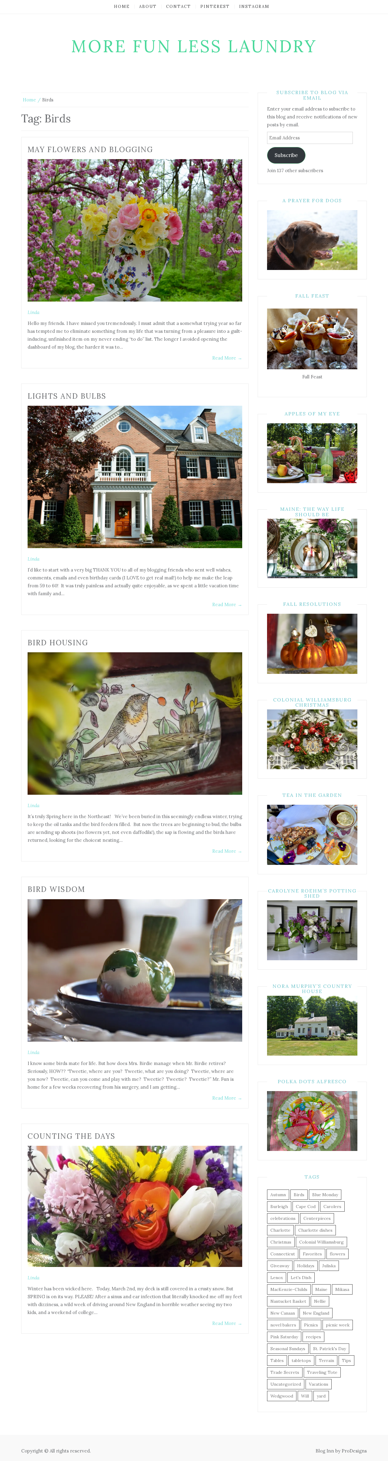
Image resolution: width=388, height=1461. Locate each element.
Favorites (312, 1254)
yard (321, 1396)
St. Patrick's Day (329, 1348)
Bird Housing (58, 642)
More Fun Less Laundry (194, 46)
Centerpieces (317, 1218)
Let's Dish (301, 1277)
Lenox (276, 1277)
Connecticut (282, 1254)
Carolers (332, 1206)
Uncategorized (285, 1384)
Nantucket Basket (288, 1301)
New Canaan (282, 1313)
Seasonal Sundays (287, 1348)
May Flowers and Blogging (90, 149)
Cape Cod (306, 1206)
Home (122, 7)
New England (316, 1313)
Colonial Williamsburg (321, 1242)
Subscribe (286, 155)
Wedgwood (281, 1396)
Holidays (305, 1265)
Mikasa (342, 1289)
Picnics (311, 1325)
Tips (346, 1360)
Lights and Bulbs (67, 396)
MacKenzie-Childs (288, 1289)
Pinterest (215, 7)
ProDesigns (354, 1451)
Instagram (254, 7)
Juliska (329, 1265)
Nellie (320, 1301)
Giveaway (279, 1265)
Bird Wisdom (56, 889)
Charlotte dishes (315, 1230)
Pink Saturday (284, 1337)
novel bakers (283, 1325)
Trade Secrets (284, 1372)
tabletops (301, 1360)
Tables (277, 1360)
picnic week (338, 1325)
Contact (178, 7)
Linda (33, 312)
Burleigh (279, 1206)
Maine (321, 1289)
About (148, 7)
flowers (337, 1254)
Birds (299, 1194)
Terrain (326, 1360)
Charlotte (280, 1230)
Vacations (318, 1384)
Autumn (278, 1194)
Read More (227, 358)
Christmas (280, 1242)
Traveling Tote (322, 1372)
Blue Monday (325, 1194)
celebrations (283, 1218)
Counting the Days (71, 1136)
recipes (313, 1337)
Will (305, 1396)
